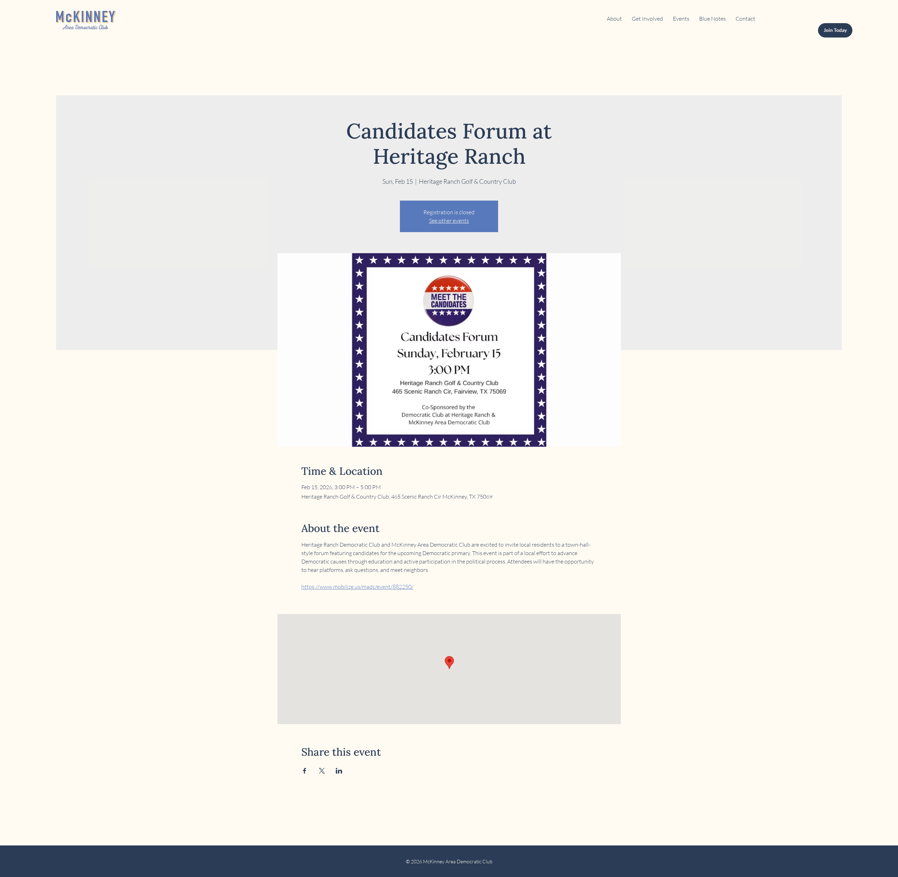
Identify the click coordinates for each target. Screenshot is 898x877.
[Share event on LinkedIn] (339, 771)
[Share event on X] (322, 771)
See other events (449, 220)
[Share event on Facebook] (304, 771)
